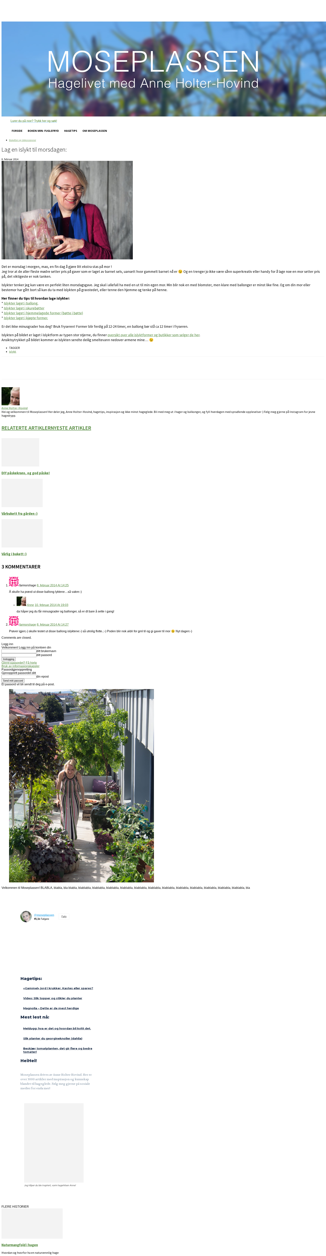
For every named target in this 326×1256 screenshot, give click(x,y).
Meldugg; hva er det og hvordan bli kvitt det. (57, 1028)
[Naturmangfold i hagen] (32, 1237)
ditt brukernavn (46, 651)
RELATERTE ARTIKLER (26, 427)
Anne (30, 605)
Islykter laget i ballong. (21, 303)
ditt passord (44, 655)
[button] (29, 121)
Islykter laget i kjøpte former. (26, 318)
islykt (12, 351)
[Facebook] (22, 1098)
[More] (68, 371)
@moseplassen (44, 915)
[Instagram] (31, 1098)
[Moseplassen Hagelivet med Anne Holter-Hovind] (163, 69)
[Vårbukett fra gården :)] (22, 506)
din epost (42, 676)
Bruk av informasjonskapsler (20, 666)
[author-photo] (11, 404)
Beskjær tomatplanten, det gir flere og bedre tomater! (57, 1050)
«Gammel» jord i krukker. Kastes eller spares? (58, 988)
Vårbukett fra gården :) (20, 513)
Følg (64, 916)
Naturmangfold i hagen (20, 1245)
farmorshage (27, 624)
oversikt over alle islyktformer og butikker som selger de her (153, 335)
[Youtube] (40, 1098)
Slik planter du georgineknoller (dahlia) (52, 1038)
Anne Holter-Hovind (15, 408)
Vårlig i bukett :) (14, 554)
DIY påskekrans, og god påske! (26, 473)
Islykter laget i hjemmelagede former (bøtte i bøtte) (43, 313)
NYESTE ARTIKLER (71, 427)
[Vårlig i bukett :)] (22, 546)
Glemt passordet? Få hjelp (19, 662)
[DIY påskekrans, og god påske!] (20, 465)
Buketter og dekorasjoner (22, 140)
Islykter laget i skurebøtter (24, 308)
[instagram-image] (26, 931)
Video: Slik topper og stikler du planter (52, 998)
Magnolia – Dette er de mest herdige (51, 1008)
